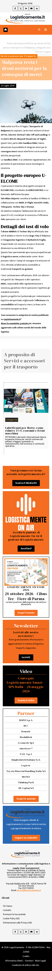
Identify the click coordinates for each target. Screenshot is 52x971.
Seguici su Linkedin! (26, 838)
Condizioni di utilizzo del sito (25, 965)
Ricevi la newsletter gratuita (14, 323)
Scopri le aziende (26, 799)
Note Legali (40, 961)
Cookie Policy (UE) (11, 918)
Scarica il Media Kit (26, 483)
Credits (26, 956)
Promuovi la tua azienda (14, 914)
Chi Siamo (7, 906)
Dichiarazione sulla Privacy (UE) (17, 923)
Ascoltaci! (26, 549)
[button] (39, 30)
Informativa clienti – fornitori (19, 961)
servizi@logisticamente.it (29, 890)
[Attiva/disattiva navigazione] (46, 29)
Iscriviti (26, 657)
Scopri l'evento (26, 613)
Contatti (7, 910)
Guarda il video (26, 700)
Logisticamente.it (12, 319)
